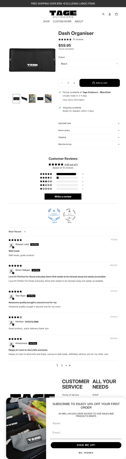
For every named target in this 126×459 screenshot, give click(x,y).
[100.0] (54, 215)
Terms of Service (70, 394)
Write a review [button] (63, 196)
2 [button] (62, 365)
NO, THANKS (86, 453)
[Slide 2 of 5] (24, 98)
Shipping (62, 137)
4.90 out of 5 (71, 164)
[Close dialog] (122, 401)
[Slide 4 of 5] (40, 98)
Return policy (64, 130)
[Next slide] (55, 60)
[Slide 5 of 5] (48, 98)
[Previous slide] (9, 60)
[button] (46, 174)
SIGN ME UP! (86, 445)
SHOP (95, 394)
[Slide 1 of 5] (16, 98)
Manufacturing (64, 144)
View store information (73, 100)
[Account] (109, 14)
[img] (15, 240)
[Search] (103, 14)
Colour (61, 57)
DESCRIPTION (64, 123)
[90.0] (69, 215)
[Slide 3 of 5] (32, 98)
